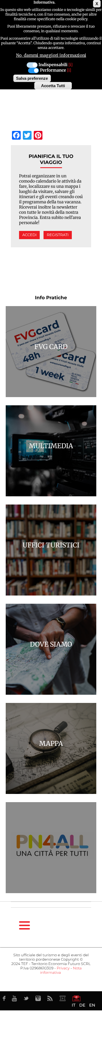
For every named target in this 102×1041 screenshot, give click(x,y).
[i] (71, 65)
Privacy (63, 968)
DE (82, 1005)
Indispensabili (53, 65)
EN (92, 1005)
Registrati (58, 235)
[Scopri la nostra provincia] (62, 998)
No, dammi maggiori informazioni (51, 55)
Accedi (29, 235)
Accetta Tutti (53, 85)
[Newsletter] (76, 998)
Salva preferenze (32, 78)
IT (73, 1005)
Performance (53, 70)
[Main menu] (24, 925)
